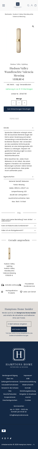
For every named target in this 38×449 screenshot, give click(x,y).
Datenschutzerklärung (28, 382)
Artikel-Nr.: (15, 94)
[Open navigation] (5, 5)
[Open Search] (28, 5)
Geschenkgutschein (10, 400)
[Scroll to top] (34, 445)
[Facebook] (2, 438)
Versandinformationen (9, 385)
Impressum (28, 376)
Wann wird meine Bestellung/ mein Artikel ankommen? (16, 220)
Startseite (8, 14)
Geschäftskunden (9, 394)
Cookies (28, 400)
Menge (19, 99)
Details (6, 128)
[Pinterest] (8, 438)
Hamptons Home (25, 445)
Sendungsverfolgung (10, 376)
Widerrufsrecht (27, 385)
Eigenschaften (9, 177)
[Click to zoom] (33, 26)
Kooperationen (9, 397)
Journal (28, 397)
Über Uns (10, 379)
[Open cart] (35, 5)
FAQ (9, 391)
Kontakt (28, 388)
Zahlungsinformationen (9, 382)
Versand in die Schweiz (9, 388)
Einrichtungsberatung (28, 391)
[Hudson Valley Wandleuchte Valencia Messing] (9, 253)
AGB (27, 379)
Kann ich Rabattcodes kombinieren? (14, 226)
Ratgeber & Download (28, 394)
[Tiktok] (11, 438)
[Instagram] (5, 438)
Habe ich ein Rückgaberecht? (12, 230)
